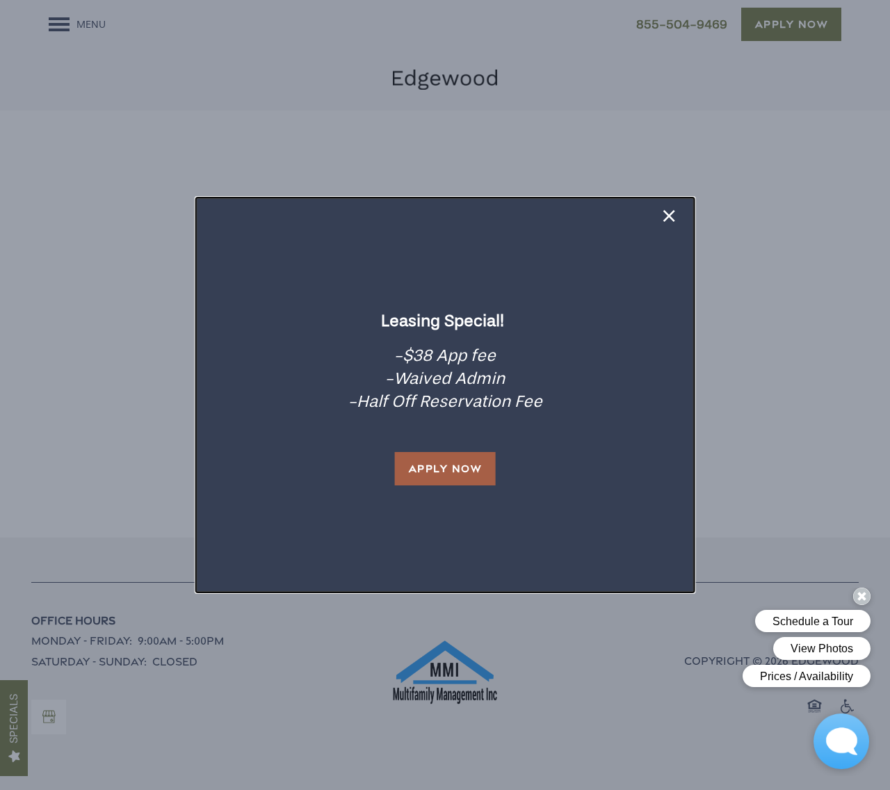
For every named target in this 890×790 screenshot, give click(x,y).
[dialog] (445, 395)
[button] (445, 468)
